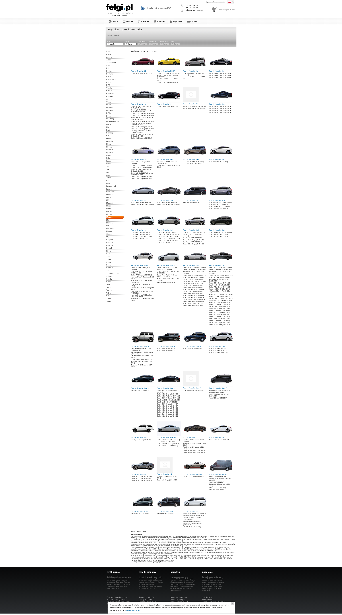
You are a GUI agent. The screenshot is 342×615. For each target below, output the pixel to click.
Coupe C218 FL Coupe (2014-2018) (142, 167)
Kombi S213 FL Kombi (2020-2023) (220, 277)
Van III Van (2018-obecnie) (217, 476)
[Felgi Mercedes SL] (195, 435)
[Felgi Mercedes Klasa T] (191, 386)
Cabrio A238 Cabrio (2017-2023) (219, 285)
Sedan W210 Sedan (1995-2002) (219, 314)
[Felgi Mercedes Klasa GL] (169, 344)
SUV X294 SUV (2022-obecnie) (141, 202)
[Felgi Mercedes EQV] (195, 198)
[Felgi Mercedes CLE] (191, 102)
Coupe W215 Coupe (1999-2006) (220, 75)
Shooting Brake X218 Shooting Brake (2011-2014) (141, 170)
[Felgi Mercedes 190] (143, 69)
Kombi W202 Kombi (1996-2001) (193, 303)
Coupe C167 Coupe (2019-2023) (193, 240)
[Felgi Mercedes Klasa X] (143, 435)
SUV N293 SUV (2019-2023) (218, 162)
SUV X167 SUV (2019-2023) (218, 234)
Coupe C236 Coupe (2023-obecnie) (194, 106)
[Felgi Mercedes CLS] (143, 157)
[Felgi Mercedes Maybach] (169, 435)
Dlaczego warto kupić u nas (117, 597)
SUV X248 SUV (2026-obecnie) (141, 232)
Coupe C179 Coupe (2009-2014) (193, 476)
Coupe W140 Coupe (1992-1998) (220, 77)
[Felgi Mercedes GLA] (221, 198)
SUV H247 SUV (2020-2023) (218, 204)
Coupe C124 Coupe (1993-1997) (219, 322)
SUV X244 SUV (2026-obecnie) (141, 234)
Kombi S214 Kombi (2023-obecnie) (220, 270)
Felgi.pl (119, 7)
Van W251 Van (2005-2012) (140, 390)
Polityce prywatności (133, 610)
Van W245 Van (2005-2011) (166, 282)
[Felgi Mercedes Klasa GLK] (195, 344)
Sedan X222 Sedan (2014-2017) (167, 446)
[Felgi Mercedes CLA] (143, 102)
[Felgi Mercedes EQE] (143, 198)
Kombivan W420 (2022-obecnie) (193, 390)
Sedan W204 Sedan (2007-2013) (193, 293)
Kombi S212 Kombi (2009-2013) (219, 304)
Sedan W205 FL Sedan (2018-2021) (195, 275)
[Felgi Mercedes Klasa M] (221, 344)
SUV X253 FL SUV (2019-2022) (167, 236)
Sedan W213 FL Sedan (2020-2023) (221, 275)
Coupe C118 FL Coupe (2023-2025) (142, 121)
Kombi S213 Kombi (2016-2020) (219, 289)
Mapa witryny (207, 600)
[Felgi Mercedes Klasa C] (195, 263)
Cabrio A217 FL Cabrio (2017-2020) (168, 400)
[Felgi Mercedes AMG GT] (169, 69)
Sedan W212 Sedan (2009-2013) (219, 302)
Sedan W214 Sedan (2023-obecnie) (220, 268)
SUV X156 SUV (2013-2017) (218, 208)
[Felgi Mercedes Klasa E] (221, 263)
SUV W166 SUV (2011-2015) (218, 348)
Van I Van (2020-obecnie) (191, 202)
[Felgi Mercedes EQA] (169, 157)
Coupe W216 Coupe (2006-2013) (220, 73)
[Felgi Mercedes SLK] (143, 472)
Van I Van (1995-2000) (216, 490)
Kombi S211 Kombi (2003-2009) (219, 310)
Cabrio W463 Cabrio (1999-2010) (142, 359)
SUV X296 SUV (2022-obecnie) (167, 202)
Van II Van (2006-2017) (216, 482)
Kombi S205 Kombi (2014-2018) (193, 289)
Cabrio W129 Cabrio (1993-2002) (194, 452)
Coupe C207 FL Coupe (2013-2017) (221, 298)
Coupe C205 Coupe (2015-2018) (193, 285)
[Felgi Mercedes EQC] (221, 157)
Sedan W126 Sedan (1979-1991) (167, 416)
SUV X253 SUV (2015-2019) (166, 242)
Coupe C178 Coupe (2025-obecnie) (142, 113)
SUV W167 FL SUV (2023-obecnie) (194, 232)
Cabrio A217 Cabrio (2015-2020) (167, 402)
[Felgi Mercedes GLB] (143, 228)
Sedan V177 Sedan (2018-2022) (141, 275)
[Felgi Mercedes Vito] (195, 509)
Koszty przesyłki (145, 600)
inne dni (199, 10)
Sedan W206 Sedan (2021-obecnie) (194, 268)
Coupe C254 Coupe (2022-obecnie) (168, 234)
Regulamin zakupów (146, 597)
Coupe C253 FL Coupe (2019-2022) (168, 238)
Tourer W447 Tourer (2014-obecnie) (195, 513)
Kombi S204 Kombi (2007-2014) (193, 295)
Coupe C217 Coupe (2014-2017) (167, 404)
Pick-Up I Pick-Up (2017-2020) (141, 440)
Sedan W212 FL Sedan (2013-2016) (221, 294)
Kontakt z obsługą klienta (117, 600)
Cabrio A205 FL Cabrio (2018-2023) (194, 281)
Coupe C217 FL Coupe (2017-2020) (168, 398)
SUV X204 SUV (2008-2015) (192, 348)
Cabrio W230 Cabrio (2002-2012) (194, 450)
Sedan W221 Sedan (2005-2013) (167, 408)
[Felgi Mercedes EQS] (169, 198)
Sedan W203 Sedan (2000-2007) (193, 301)
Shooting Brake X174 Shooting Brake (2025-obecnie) (141, 110)
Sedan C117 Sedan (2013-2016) (141, 138)
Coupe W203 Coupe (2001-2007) (194, 299)
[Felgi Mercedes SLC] (221, 435)
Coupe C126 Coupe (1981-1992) (167, 414)
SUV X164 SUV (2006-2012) (166, 350)
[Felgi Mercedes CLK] (221, 102)
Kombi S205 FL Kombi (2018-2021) (194, 277)
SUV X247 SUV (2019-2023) (140, 238)
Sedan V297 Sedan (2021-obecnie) (168, 204)
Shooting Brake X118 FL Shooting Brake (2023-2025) (142, 118)
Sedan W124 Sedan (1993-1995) (219, 318)
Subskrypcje (207, 597)
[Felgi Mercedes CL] (221, 69)
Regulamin (177, 21)
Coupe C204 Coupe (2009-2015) (193, 291)
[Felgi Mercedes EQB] (195, 157)
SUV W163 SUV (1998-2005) (218, 352)
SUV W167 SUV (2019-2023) (192, 238)
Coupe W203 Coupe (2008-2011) (167, 106)
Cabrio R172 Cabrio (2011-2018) (141, 476)
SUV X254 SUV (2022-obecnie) (167, 232)
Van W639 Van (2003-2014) (166, 513)
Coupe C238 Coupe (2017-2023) (219, 283)
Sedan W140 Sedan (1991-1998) (167, 412)
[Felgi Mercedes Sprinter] (221, 472)
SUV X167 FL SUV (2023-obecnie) (220, 232)
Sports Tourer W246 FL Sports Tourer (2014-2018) (167, 275)
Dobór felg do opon (177, 600)
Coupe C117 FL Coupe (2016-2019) (142, 129)
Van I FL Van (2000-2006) (217, 487)
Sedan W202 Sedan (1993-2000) (193, 305)
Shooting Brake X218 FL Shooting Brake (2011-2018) (142, 173)
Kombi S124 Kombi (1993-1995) (219, 320)
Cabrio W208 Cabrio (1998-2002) (220, 110)
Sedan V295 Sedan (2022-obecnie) (142, 204)
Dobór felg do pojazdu (178, 597)
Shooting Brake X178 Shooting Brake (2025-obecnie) (141, 107)
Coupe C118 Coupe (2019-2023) (141, 127)
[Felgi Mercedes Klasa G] (143, 344)
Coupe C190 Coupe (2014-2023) (167, 82)
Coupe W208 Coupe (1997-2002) (220, 112)
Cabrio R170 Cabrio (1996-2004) (141, 480)
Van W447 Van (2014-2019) (218, 392)
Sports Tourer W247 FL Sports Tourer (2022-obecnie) (167, 268)
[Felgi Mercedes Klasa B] (169, 263)
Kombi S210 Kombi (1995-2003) (219, 316)
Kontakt (194, 21)
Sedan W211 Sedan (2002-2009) (219, 312)
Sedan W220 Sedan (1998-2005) (167, 410)
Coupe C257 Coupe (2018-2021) (141, 165)
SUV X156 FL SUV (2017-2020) (219, 206)
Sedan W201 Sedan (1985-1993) (141, 73)
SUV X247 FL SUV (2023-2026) (141, 236)
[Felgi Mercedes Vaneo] (143, 509)
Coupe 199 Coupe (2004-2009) (167, 480)
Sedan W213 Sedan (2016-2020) (219, 287)
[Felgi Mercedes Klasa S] (169, 386)
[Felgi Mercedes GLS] (221, 228)
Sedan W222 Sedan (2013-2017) (167, 406)
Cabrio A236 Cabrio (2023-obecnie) (194, 108)
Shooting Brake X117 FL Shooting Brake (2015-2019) (142, 135)
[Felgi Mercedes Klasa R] (143, 386)
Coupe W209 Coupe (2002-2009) (220, 106)
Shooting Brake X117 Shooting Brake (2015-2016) (141, 131)
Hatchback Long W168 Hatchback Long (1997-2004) (142, 295)
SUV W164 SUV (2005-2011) (218, 350)
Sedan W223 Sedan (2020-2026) (167, 394)
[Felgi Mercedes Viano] (169, 509)
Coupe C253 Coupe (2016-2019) (167, 240)
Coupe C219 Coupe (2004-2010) (141, 178)
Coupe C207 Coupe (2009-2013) (219, 306)
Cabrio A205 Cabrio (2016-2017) (193, 283)
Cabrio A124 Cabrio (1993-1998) (219, 324)
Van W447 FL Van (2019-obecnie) (220, 390)
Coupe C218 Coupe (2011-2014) (141, 176)
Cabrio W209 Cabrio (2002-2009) (220, 108)
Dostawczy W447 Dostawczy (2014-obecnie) (192, 518)
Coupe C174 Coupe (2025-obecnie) (142, 115)
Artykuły (145, 21)
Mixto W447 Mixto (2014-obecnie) (194, 515)
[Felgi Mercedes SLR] (165, 472)
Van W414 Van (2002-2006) (140, 513)
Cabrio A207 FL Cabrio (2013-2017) (220, 300)
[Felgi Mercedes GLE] (195, 228)
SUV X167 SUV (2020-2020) (166, 442)
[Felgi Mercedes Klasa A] (143, 263)
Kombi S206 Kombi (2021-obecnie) (194, 270)
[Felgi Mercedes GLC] (169, 228)
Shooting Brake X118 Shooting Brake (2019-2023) (141, 124)
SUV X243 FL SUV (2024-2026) (193, 162)
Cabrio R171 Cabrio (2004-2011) (141, 478)
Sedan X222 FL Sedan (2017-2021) (168, 444)
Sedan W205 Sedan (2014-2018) (193, 287)
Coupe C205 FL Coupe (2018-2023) (195, 279)
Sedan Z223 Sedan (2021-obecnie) (168, 440)
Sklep (115, 21)
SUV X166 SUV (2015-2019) (218, 236)
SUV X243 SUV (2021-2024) (192, 164)
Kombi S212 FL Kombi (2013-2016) (220, 296)
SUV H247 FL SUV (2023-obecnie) (220, 202)
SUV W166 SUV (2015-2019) (192, 242)
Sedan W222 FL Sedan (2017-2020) (168, 396)
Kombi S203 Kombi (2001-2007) (193, 297)
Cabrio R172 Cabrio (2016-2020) (219, 440)
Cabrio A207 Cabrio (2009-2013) (219, 308)
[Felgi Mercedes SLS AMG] (195, 472)
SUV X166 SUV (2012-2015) (166, 348)
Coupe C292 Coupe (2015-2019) (193, 244)
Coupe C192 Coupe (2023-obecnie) (168, 73)
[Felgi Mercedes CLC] (169, 102)
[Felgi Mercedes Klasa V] (221, 386)
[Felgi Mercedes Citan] (195, 69)
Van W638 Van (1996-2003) (218, 398)
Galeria (129, 21)
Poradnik (161, 21)
